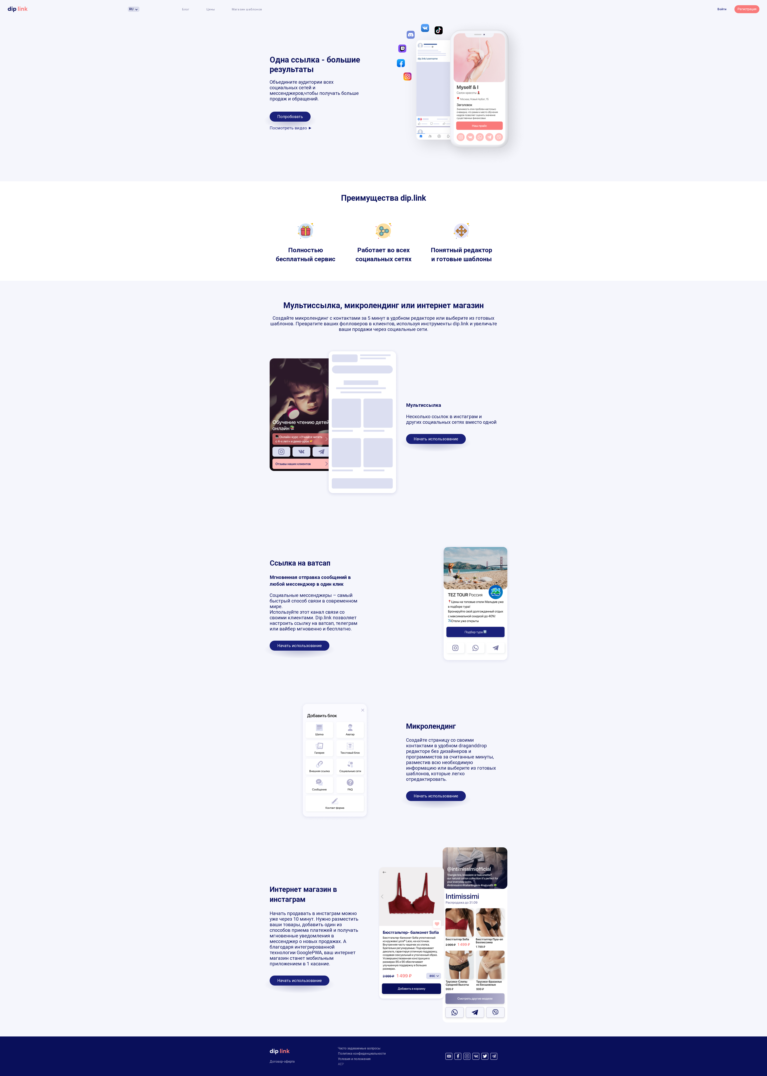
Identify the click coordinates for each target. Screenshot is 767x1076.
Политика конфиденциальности (362, 1053)
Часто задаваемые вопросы (359, 1048)
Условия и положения (354, 1059)
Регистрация (746, 9)
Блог (186, 9)
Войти (721, 9)
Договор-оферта (282, 1061)
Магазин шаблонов (247, 9)
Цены (210, 9)
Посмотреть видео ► (291, 128)
